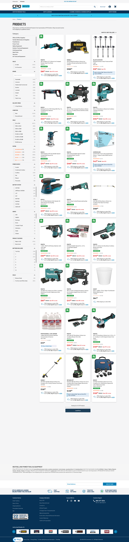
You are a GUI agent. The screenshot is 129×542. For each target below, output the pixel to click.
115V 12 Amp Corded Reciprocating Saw (77, 201)
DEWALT (102, 469)
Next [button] (91, 15)
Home (14, 19)
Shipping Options (17, 505)
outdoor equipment (53, 469)
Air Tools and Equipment (19, 56)
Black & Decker (97, 60)
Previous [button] (37, 15)
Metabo (19, 470)
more (28, 470)
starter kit (53, 470)
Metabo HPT (70, 380)
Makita (43, 60)
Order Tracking (16, 500)
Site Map (58, 539)
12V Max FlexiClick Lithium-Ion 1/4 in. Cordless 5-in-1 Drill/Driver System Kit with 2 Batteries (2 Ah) (103, 383)
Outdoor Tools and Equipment (20, 48)
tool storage (62, 469)
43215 (60, 75)
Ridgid (23, 470)
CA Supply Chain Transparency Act (47, 510)
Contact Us (42, 505)
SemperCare (97, 152)
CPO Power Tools (15, 1)
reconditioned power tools (41, 469)
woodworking (69, 469)
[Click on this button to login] (110, 7)
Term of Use (26, 539)
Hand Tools (15, 52)
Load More (78, 410)
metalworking (79, 469)
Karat (95, 289)
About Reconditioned (44, 503)
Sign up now (109, 484)
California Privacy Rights (45, 520)
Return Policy (16, 503)
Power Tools (16, 44)
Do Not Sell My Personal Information (46, 539)
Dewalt (69, 60)
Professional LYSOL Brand (49, 333)
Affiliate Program (43, 508)
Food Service (16, 41)
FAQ (13, 511)
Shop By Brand (112, 12)
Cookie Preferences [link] (43, 518)
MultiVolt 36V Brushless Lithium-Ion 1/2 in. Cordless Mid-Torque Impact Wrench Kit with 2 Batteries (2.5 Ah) (78, 383)
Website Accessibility (44, 513)
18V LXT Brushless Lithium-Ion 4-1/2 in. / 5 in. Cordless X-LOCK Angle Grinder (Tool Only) (104, 337)
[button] (24, 61)
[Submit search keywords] (94, 6)
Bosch (42, 107)
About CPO (41, 500)
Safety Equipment (17, 46)
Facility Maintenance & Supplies (21, 39)
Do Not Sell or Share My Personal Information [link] (49, 515)
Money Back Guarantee (18, 508)
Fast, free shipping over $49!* (70, 1)
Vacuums (15, 54)
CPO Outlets (22, 1)
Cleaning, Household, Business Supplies (80, 12)
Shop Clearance (47, 12)
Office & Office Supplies (19, 37)
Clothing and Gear (17, 50)
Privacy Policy (34, 539)
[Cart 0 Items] (115, 6)
